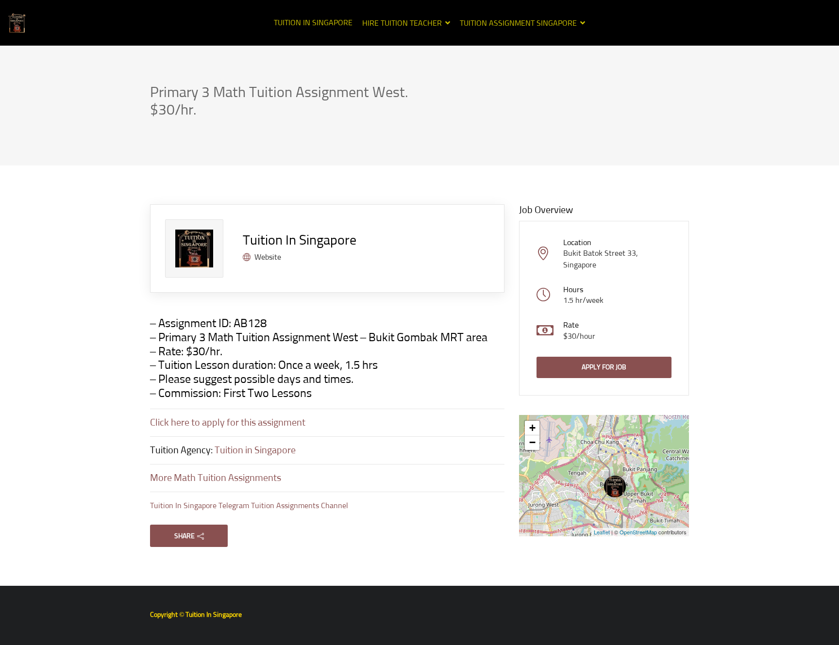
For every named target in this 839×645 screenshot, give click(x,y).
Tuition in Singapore (255, 450)
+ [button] (532, 428)
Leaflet (602, 532)
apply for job (604, 367)
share (184, 536)
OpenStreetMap (638, 532)
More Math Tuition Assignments (215, 478)
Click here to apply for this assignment (227, 423)
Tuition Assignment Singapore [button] (518, 23)
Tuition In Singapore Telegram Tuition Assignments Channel (249, 506)
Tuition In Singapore (313, 23)
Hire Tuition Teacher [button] (402, 23)
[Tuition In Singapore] (17, 23)
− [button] (532, 442)
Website (267, 257)
